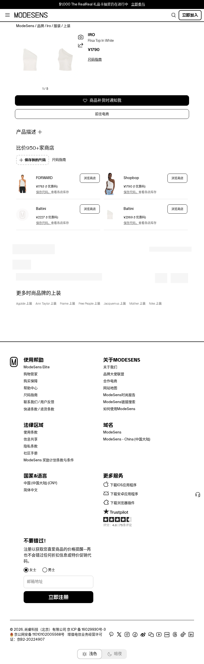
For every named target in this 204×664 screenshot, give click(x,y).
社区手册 (31, 453)
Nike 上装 (155, 303)
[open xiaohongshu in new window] (167, 635)
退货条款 (47, 409)
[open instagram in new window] (127, 635)
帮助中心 (31, 388)
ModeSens (112, 432)
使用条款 (31, 432)
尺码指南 (31, 395)
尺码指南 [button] (95, 59)
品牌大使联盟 (113, 374)
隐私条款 (31, 446)
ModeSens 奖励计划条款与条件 (49, 460)
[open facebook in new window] (135, 635)
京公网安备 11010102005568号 (39, 634)
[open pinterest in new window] (111, 635)
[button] (174, 15)
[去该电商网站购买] (22, 183)
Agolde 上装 (24, 303)
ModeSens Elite (37, 367)
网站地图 (110, 388)
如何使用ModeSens (119, 409)
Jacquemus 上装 (115, 303)
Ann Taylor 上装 (46, 303)
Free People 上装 (89, 303)
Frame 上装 (67, 303)
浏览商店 (90, 178)
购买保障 (31, 381)
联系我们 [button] (31, 402)
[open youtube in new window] (159, 635)
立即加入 (190, 15)
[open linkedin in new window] (191, 635)
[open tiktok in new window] (183, 635)
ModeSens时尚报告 (119, 395)
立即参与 (138, 4)
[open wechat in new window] (151, 635)
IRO (91, 34)
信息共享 (31, 439)
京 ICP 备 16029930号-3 (86, 629)
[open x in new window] (119, 635)
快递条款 (31, 409)
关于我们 (110, 367)
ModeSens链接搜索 (119, 402)
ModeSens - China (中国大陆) (126, 439)
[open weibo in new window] (143, 635)
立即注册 (58, 597)
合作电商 (110, 381)
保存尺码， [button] (43, 192)
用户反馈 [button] (47, 402)
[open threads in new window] (175, 635)
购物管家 (31, 374)
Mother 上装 (137, 303)
